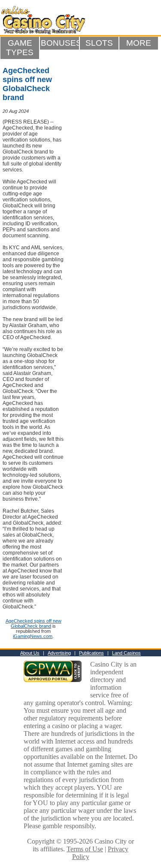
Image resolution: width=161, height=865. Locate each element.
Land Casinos (126, 652)
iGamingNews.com (32, 636)
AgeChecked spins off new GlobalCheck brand (33, 623)
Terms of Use (85, 849)
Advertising (59, 652)
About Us (29, 652)
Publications (91, 652)
